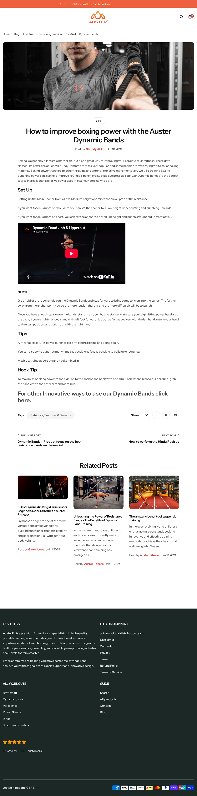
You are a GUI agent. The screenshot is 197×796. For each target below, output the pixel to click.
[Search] (181, 17)
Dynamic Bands (148, 175)
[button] (60, 3)
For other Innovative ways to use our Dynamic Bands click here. (93, 397)
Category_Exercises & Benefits (50, 415)
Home (6, 34)
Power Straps (12, 712)
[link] (146, 415)
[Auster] (98, 17)
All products (108, 699)
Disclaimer (107, 639)
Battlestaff (10, 693)
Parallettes (10, 705)
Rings (6, 719)
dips (79, 175)
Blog (16, 34)
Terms (104, 659)
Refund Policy (109, 665)
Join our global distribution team (122, 633)
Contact (105, 705)
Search (104, 693)
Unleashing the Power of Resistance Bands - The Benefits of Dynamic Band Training (97, 520)
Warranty (106, 646)
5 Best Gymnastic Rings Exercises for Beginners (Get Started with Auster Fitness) (42, 510)
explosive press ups (113, 175)
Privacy (105, 653)
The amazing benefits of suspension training (153, 518)
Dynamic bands (13, 699)
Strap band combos (16, 725)
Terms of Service (111, 672)
